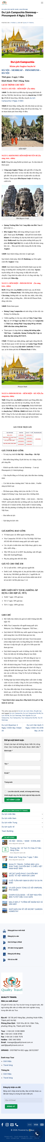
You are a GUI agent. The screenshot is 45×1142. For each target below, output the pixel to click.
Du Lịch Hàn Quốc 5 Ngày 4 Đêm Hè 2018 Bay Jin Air (34, 728)
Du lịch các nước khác (10, 9)
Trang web (8, 782)
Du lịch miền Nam (9, 818)
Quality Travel (28, 22)
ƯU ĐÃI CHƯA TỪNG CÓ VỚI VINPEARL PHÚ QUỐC (25, 889)
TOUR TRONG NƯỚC (21, 1136)
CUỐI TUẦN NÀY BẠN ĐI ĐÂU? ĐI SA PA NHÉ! (25, 882)
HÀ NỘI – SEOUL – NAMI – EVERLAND (25, 841)
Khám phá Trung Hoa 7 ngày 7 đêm (23, 857)
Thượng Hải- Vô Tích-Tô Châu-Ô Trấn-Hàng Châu (26, 849)
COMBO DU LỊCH (26, 1138)
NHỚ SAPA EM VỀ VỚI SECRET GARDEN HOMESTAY (25, 910)
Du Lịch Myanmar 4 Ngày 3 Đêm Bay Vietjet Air (12, 728)
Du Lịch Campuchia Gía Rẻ (32, 713)
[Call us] (16, 1125)
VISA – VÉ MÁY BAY (12, 1138)
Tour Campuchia (15, 718)
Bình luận (8, 751)
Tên (6, 764)
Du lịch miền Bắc (9, 814)
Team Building (7, 831)
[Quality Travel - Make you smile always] (8, 3)
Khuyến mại (23, 9)
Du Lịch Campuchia (22, 61)
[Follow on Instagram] (7, 1125)
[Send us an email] (12, 1125)
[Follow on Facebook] (2, 1125)
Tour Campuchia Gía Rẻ (29, 718)
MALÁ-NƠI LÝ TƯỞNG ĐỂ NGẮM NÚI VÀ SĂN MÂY (26, 903)
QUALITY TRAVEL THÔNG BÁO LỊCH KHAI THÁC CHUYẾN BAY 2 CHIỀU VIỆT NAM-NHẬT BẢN (25, 866)
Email (7, 773)
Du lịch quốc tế (8, 827)
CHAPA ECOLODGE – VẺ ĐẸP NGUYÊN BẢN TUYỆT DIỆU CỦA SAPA (25, 896)
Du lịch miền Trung (9, 822)
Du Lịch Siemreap (15, 715)
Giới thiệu (7, 1061)
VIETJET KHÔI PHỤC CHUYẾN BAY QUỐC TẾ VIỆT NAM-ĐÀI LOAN (23, 874)
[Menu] (42, 2)
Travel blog (8, 1065)
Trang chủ (8, 1136)
